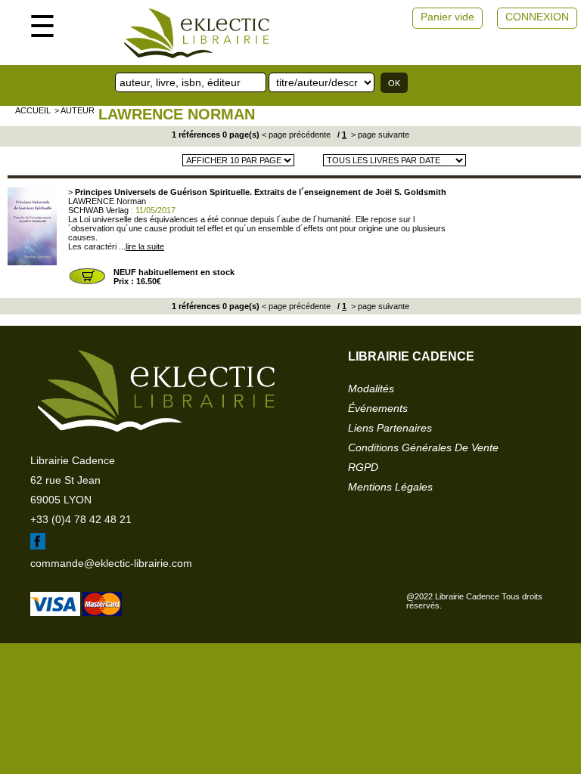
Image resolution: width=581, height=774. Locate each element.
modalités (371, 388)
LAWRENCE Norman (176, 114)
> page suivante (379, 134)
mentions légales (390, 487)
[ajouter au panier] (87, 282)
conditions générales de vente (423, 447)
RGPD (363, 467)
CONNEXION (537, 17)
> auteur (74, 110)
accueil (33, 110)
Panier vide (447, 17)
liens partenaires (390, 428)
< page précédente (296, 134)
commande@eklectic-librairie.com (111, 563)
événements (378, 408)
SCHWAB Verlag (98, 210)
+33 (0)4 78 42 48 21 (81, 519)
